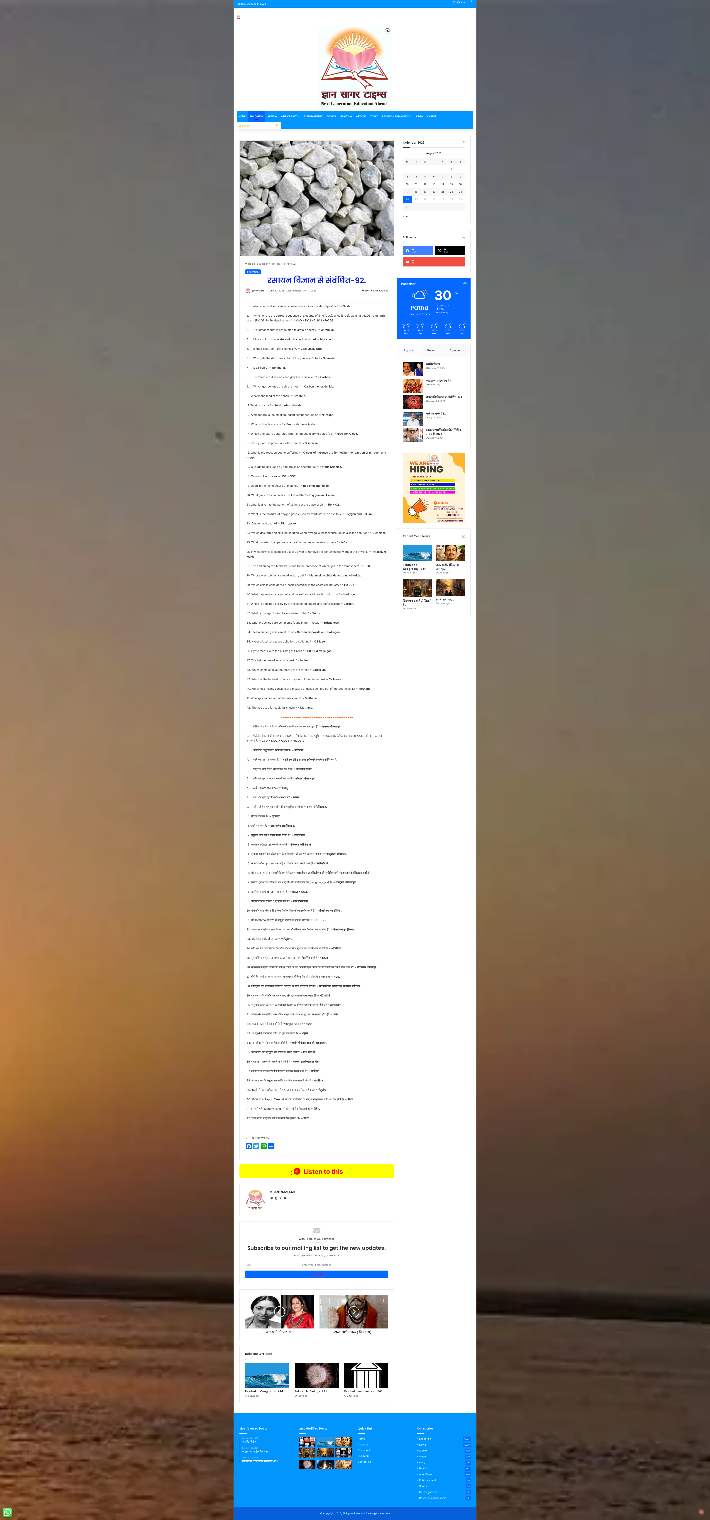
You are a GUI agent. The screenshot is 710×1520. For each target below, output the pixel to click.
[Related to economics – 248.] (366, 1375)
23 (460, 191)
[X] (280, 1198)
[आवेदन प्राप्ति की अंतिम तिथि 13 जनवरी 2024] (413, 435)
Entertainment (313, 116)
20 (433, 191)
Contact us (364, 1461)
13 (434, 184)
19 (425, 191)
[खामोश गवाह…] (450, 587)
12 (425, 184)
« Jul (405, 216)
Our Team (363, 1455)
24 (407, 199)
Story (374, 116)
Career (431, 116)
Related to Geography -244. (264, 1391)
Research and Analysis (397, 116)
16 (460, 184)
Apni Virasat (289, 116)
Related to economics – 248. (363, 1391)
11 (416, 184)
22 (451, 191)
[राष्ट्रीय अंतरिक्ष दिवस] (325, 1464)
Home (242, 116)
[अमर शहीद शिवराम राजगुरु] (450, 553)
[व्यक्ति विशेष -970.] (343, 1453)
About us (363, 1444)
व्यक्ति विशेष (433, 364)
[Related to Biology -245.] (317, 1375)
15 (451, 184)
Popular (409, 350)
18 (416, 191)
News (271, 116)
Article (361, 116)
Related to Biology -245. (311, 1391)
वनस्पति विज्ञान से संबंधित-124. (444, 397)
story (422, 1462)
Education (256, 116)
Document (364, 1450)
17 (407, 191)
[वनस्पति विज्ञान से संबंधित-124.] (413, 402)
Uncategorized (428, 1492)
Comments (457, 350)
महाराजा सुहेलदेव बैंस (439, 380)
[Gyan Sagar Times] (238, 17)
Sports (331, 116)
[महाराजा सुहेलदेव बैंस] (413, 386)
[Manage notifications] (701, 1512)
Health (344, 116)
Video (419, 116)
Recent (432, 350)
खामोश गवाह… (445, 599)
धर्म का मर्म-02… (436, 413)
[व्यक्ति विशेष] (413, 369)
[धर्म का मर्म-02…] (413, 419)
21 (442, 191)
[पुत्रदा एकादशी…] (343, 1464)
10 (407, 184)
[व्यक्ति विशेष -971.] (307, 1442)
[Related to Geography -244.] (267, 1375)
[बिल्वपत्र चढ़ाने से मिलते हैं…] (417, 588)
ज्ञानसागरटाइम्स (258, 290)
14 (442, 184)
